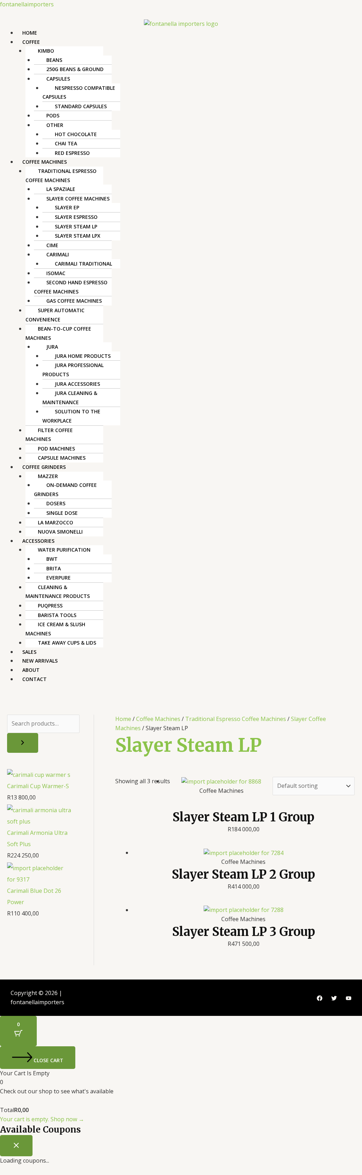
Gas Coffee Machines (74, 300)
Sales (29, 651)
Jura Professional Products (73, 370)
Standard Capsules (81, 106)
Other (54, 125)
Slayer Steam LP (76, 226)
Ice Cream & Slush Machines (55, 629)
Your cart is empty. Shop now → (42, 1119)
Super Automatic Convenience (54, 315)
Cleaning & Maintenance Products (57, 592)
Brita (53, 568)
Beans (54, 60)
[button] (189, 42)
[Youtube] (348, 998)
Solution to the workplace (71, 416)
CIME (52, 245)
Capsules (58, 78)
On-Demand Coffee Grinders (65, 490)
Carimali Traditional (83, 263)
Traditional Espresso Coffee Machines (61, 176)
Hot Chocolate (76, 134)
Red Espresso (72, 153)
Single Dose (62, 513)
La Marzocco (55, 522)
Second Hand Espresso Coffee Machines (70, 287)
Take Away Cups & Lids (67, 642)
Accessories (38, 540)
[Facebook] (319, 998)
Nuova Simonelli (60, 531)
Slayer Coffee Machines (78, 198)
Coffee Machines (44, 161)
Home (29, 32)
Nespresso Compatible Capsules (78, 92)
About (31, 670)
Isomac (55, 273)
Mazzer (48, 476)
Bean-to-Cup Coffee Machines (58, 333)
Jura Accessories (77, 383)
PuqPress (50, 605)
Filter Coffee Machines (49, 435)
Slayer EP (67, 207)
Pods (52, 115)
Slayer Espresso (76, 217)
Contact (34, 679)
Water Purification (64, 549)
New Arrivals (40, 660)
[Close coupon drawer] (16, 1145)
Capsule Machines (62, 457)
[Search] (22, 743)
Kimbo (46, 50)
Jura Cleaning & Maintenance (69, 398)
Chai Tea (66, 143)
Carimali (57, 254)
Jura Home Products (83, 356)
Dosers (55, 503)
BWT (52, 558)
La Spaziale (60, 189)
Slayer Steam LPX (77, 235)
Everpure (58, 577)
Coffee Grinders (44, 467)
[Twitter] (334, 998)
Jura (52, 346)
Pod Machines (56, 448)
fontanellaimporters (27, 4)
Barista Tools (57, 615)
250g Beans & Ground (75, 69)
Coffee (31, 42)
